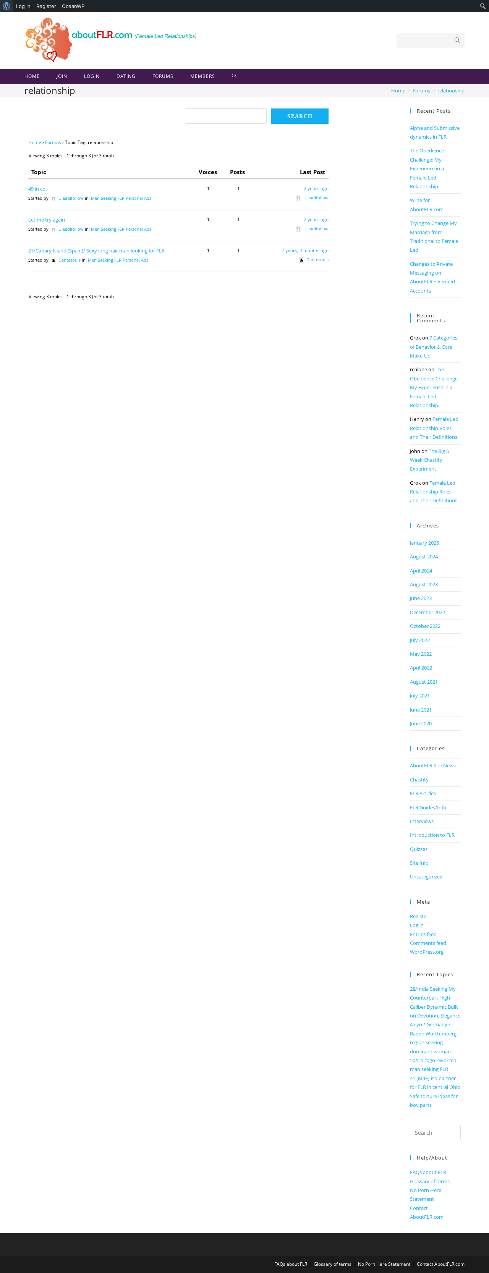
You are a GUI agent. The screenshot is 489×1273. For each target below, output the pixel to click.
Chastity (419, 779)
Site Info (419, 862)
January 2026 (424, 542)
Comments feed (428, 943)
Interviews (422, 821)
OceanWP (73, 6)
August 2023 (424, 584)
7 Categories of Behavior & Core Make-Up (433, 346)
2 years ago (316, 188)
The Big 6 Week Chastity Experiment (429, 460)
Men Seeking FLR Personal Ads (121, 198)
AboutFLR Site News (433, 765)
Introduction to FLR (432, 834)
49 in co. (37, 188)
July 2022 (420, 640)
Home (34, 142)
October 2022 (425, 626)
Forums (53, 142)
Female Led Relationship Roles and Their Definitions (434, 428)
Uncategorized (426, 876)
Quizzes (418, 849)
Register (46, 6)
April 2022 (421, 667)
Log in (417, 925)
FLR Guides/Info (428, 807)
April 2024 (421, 570)
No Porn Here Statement (384, 1264)
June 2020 (421, 723)
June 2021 (421, 709)
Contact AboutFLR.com (441, 1264)
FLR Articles (423, 793)
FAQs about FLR (428, 1172)
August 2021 (424, 681)
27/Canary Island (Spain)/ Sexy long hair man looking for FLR (96, 250)
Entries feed (423, 934)
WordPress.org (427, 951)
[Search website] (234, 76)
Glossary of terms (430, 1181)
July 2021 (420, 695)
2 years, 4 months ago (305, 250)
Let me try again (46, 219)
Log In (23, 6)
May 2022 (421, 653)
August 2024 (424, 556)
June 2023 (421, 598)
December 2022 (427, 612)
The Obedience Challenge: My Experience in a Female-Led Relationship (427, 168)
